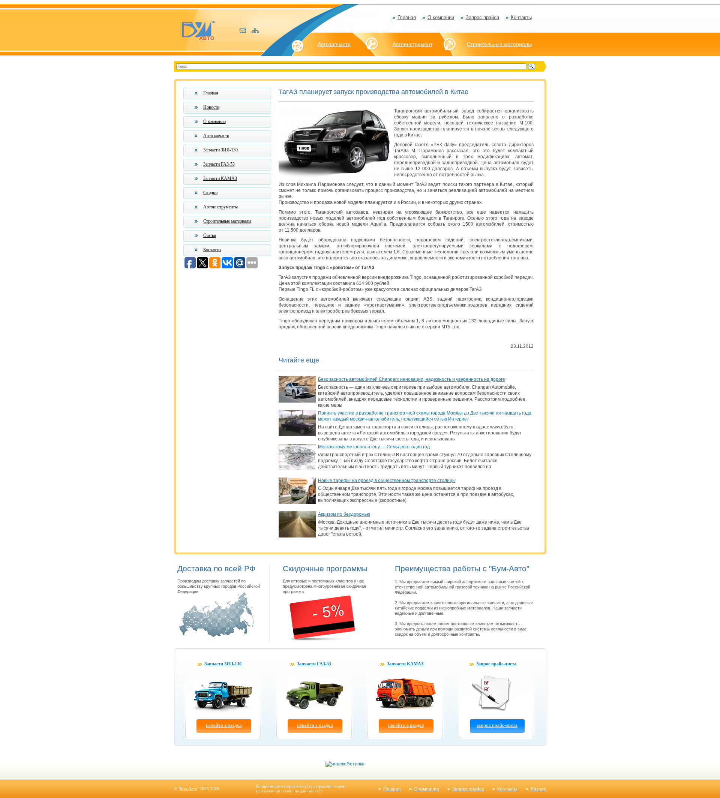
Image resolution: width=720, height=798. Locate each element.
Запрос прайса (482, 17)
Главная (407, 17)
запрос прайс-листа (497, 725)
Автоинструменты (220, 207)
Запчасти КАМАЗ (220, 178)
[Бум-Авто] (198, 30)
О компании (441, 17)
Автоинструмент (412, 44)
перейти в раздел (224, 725)
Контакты (521, 17)
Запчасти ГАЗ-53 (219, 164)
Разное (538, 789)
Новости (211, 107)
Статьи (209, 235)
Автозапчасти (334, 44)
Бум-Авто (188, 788)
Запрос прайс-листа (496, 663)
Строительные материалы (499, 44)
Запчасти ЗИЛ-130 (220, 150)
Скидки (210, 192)
